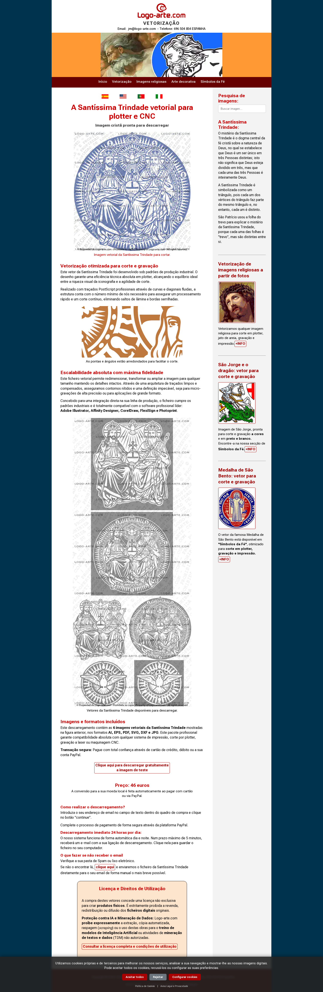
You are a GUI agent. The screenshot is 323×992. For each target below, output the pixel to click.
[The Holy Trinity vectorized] (123, 96)
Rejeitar (158, 977)
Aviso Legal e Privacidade (174, 986)
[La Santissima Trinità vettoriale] (159, 96)
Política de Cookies (145, 986)
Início (102, 82)
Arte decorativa (183, 82)
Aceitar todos (135, 977)
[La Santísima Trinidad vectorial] (105, 96)
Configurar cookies (184, 977)
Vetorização (121, 82)
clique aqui (105, 867)
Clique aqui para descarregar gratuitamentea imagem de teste (132, 767)
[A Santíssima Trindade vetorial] (141, 96)
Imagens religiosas (151, 82)
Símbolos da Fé (213, 82)
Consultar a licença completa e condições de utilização (129, 946)
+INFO (240, 344)
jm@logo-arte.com (142, 29)
